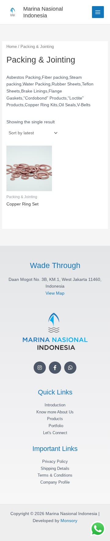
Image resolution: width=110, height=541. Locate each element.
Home (11, 47)
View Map (55, 293)
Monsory (69, 520)
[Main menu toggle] (98, 12)
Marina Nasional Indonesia (43, 12)
